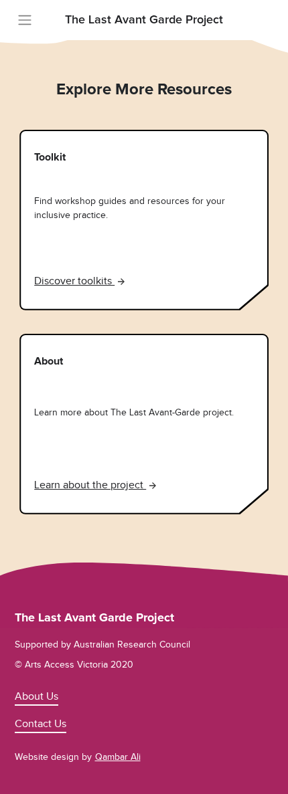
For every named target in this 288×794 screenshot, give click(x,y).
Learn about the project (90, 485)
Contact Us (40, 724)
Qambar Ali (118, 757)
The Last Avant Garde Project (144, 20)
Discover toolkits (74, 281)
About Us (36, 696)
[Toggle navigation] (25, 20)
